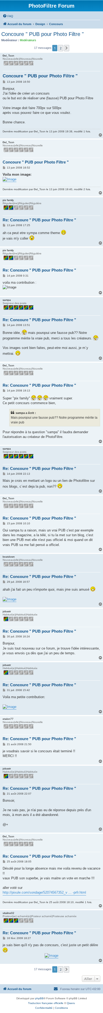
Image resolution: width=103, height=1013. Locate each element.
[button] (66, 48)
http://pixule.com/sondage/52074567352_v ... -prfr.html (44, 892)
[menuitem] (8, 16)
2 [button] (61, 48)
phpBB (39, 998)
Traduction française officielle (45, 1003)
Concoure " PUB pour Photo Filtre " (42, 34)
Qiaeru (71, 1003)
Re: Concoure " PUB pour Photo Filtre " (39, 220)
